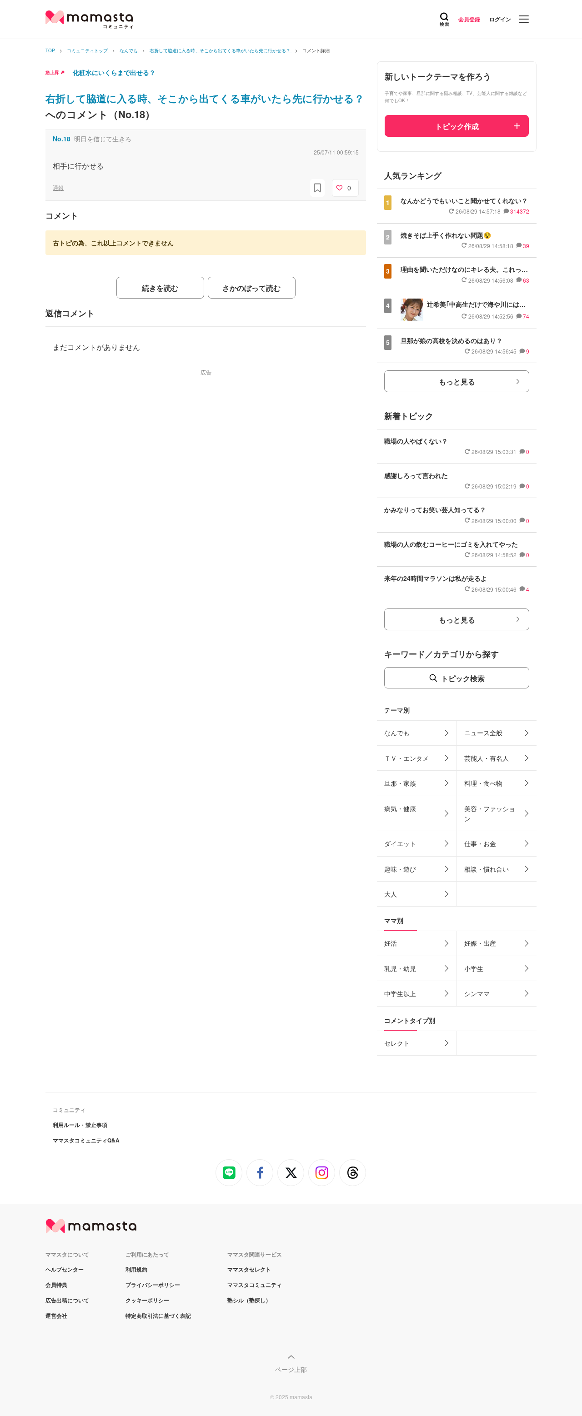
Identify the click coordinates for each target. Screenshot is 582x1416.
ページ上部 (291, 1369)
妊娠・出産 (480, 942)
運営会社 (56, 1315)
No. (61, 138)
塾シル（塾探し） (249, 1300)
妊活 (390, 942)
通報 (58, 187)
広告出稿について (67, 1300)
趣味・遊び (400, 868)
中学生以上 (400, 993)
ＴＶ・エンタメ (406, 758)
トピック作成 (457, 126)
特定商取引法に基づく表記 (158, 1315)
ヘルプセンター (64, 1269)
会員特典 (56, 1284)
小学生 (473, 968)
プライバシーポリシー (152, 1284)
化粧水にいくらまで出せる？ (114, 72)
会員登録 (469, 19)
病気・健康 (400, 808)
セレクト (397, 1042)
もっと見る (457, 381)
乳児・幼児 (400, 968)
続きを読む (160, 288)
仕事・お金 (480, 843)
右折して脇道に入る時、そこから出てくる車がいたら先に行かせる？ (204, 98)
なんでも (397, 732)
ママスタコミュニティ (254, 1284)
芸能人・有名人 (486, 758)
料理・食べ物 (483, 783)
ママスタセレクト (249, 1269)
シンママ (477, 993)
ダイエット (400, 843)
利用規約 (136, 1269)
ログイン (500, 19)
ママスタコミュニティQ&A (86, 1140)
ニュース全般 (483, 732)
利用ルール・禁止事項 (80, 1124)
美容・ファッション (489, 813)
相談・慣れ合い (486, 868)
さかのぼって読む (251, 288)
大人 (390, 893)
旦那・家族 (400, 783)
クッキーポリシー (147, 1300)
